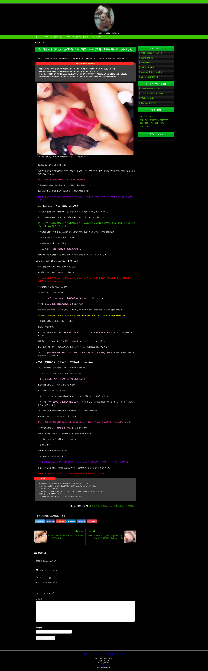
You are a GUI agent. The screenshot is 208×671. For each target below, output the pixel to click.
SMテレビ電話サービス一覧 (151, 53)
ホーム (38, 37)
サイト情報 (97, 37)
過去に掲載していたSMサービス (152, 123)
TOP (85, 654)
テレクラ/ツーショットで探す (152, 93)
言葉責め (131, 506)
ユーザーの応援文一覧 (149, 77)
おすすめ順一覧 (147, 58)
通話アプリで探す (148, 98)
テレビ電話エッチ (104, 506)
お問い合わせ (145, 126)
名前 (85, 627)
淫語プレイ (122, 506)
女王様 (114, 506)
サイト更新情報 (108, 654)
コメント (39, 599)
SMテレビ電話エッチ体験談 (77, 37)
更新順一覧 (147, 67)
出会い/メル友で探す (149, 103)
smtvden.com (104, 665)
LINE (91, 506)
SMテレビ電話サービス (54, 37)
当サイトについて (147, 116)
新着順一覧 (147, 63)
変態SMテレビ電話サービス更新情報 (154, 120)
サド (95, 506)
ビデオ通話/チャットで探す (151, 88)
